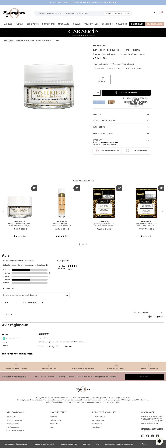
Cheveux (76, 24)
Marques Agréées (98, 420)
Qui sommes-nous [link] (98, 416)
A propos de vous (15, 412)
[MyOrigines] (14, 13)
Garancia (30, 41)
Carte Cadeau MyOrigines (15, 430)
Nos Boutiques (97, 423)
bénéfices (97, 114)
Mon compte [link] (10, 416)
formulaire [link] (146, 419)
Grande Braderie (154, 24)
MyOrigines (9, 41)
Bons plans (107, 24)
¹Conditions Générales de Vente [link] (16, 444)
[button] (3, 212)
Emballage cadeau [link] (12, 427)
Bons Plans (53, 416)
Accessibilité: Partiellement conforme (119, 444)
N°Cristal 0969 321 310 (152, 429)
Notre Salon (96, 427)
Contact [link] (86, 444)
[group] (49, 83)
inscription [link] (144, 376)
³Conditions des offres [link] (68, 444)
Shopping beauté (58, 412)
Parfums (19, 24)
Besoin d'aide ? (148, 412)
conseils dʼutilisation (104, 120)
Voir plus (137, 69)
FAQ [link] (97, 444)
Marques (8, 24)
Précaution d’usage (103, 133)
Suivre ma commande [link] (14, 420)
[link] (155, 13)
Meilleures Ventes (55, 420)
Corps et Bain (48, 24)
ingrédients (99, 127)
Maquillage (63, 24)
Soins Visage (33, 24)
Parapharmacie (91, 24)
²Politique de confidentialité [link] (43, 444)
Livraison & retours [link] (12, 423)
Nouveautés (121, 24)
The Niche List (137, 24)
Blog (51, 427)
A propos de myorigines (104, 412)
